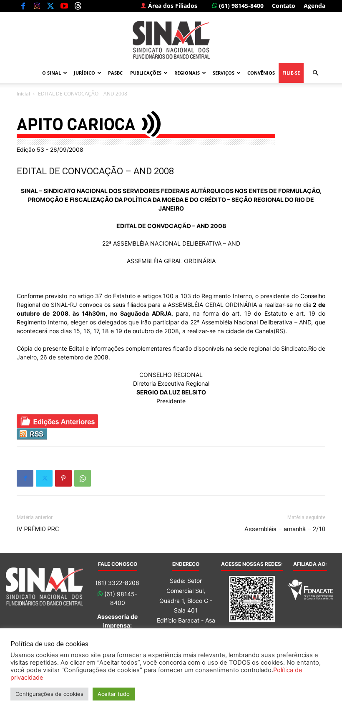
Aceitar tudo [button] (114, 693)
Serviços (223, 73)
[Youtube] (64, 6)
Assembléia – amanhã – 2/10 (284, 529)
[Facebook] (23, 6)
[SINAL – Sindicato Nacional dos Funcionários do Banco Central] (171, 40)
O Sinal (51, 73)
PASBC (115, 73)
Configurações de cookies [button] (49, 693)
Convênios (261, 73)
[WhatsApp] (82, 478)
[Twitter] (50, 6)
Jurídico (84, 73)
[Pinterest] (63, 478)
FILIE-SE (291, 73)
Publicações (145, 73)
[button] (315, 73)
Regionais (187, 73)
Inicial (23, 93)
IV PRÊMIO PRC (38, 529)
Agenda (314, 6)
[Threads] (78, 6)
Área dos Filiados (171, 6)
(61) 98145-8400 (240, 6)
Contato (283, 6)
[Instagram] (36, 6)
